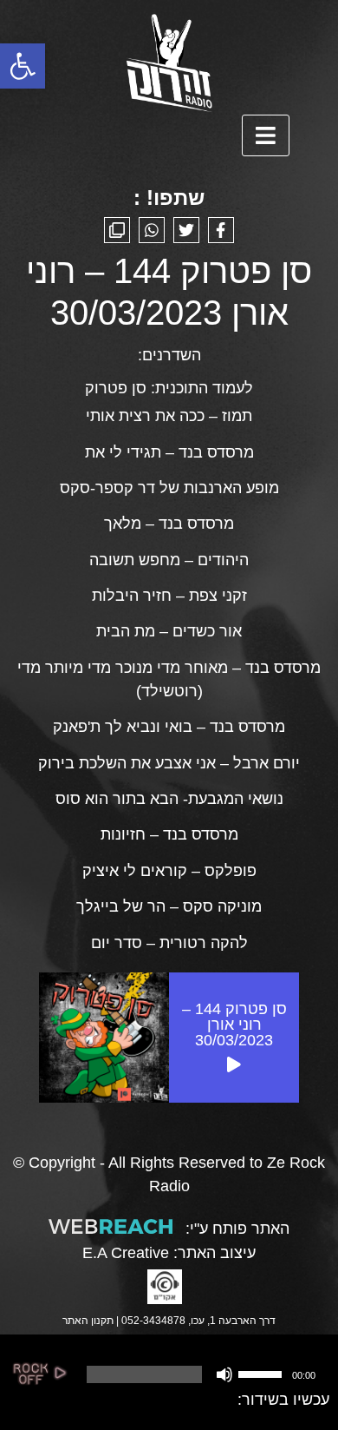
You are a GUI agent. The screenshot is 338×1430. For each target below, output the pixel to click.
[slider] (262, 1372)
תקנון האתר (88, 1321)
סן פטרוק (115, 388)
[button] (22, 66)
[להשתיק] (224, 1374)
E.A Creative (125, 1253)
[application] (199, 1374)
